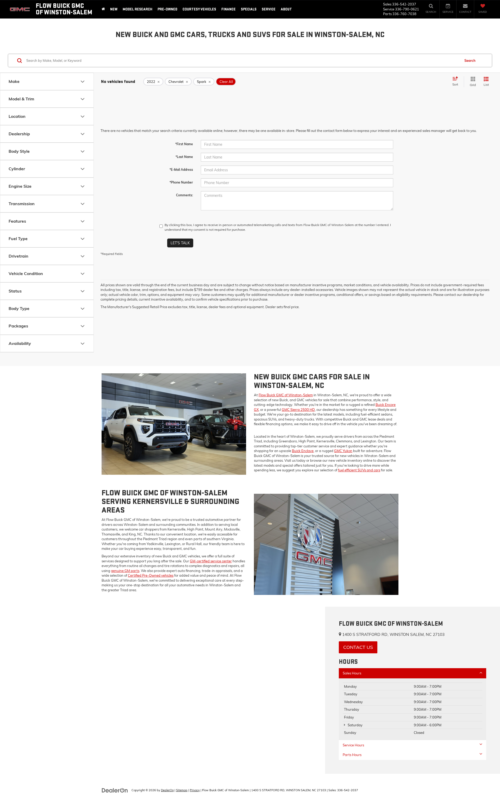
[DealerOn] (115, 790)
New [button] (113, 9)
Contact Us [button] (358, 647)
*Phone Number (181, 182)
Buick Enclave (303, 451)
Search (470, 60)
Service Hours (353, 745)
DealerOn (167, 790)
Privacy (195, 790)
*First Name (184, 144)
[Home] (103, 9)
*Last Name (184, 157)
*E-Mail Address (181, 170)
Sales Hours (352, 673)
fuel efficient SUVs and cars (359, 470)
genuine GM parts (125, 571)
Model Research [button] (137, 9)
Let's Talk (180, 243)
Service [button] (269, 9)
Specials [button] (249, 9)
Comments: (184, 195)
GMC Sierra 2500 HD (298, 409)
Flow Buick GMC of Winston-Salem (286, 395)
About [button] (286, 9)
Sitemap (182, 790)
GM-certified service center (211, 561)
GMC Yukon (343, 451)
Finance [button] (228, 9)
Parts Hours (352, 755)
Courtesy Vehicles (199, 9)
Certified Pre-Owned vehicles (150, 575)
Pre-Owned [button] (167, 9)
